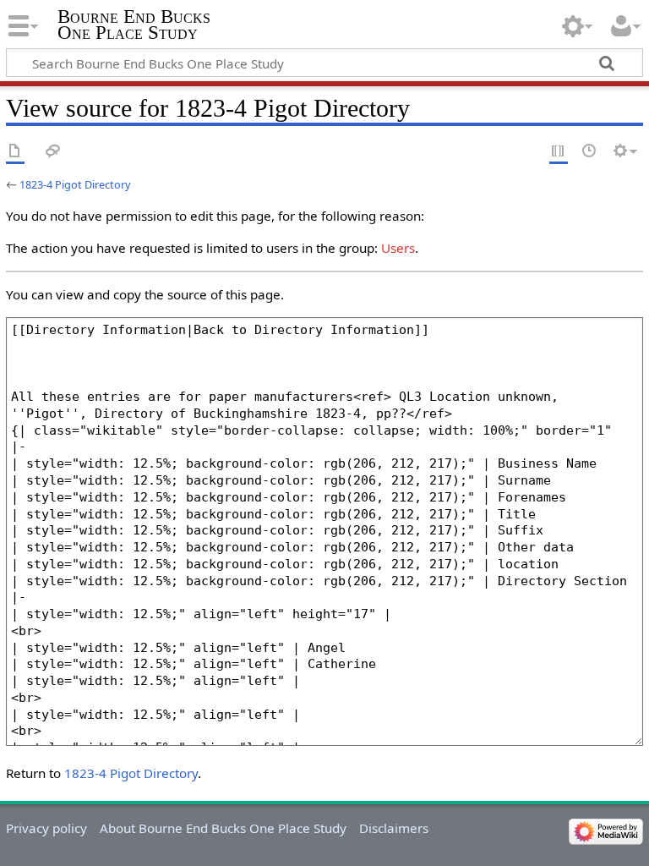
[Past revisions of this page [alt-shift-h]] (590, 152)
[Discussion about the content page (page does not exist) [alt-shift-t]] (53, 152)
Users (398, 247)
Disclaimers (393, 827)
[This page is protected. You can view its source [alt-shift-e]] (558, 152)
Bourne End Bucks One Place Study (133, 24)
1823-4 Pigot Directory (75, 184)
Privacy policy (46, 827)
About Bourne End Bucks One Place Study (223, 827)
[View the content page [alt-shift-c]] (15, 152)
